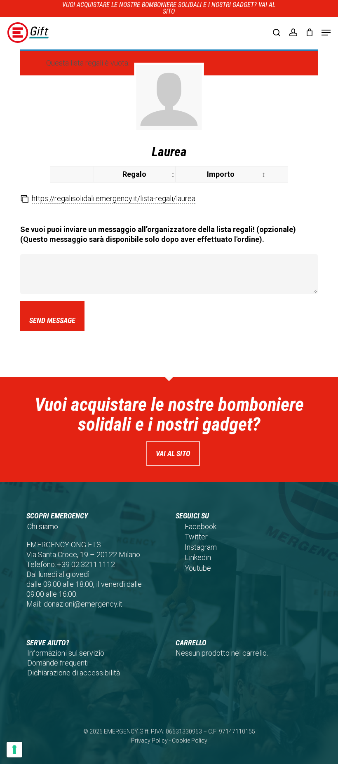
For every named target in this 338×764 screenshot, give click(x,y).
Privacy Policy (149, 740)
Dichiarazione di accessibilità (73, 672)
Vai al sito (173, 453)
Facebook (200, 526)
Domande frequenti (58, 663)
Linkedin (198, 557)
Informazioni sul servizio (65, 653)
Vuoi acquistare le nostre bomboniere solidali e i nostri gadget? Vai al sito (168, 8)
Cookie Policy (189, 740)
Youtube (198, 568)
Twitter (196, 536)
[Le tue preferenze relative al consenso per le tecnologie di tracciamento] (14, 749)
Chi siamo (42, 526)
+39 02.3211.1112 (86, 564)
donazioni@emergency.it (83, 604)
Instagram (201, 547)
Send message (52, 320)
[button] (326, 32)
